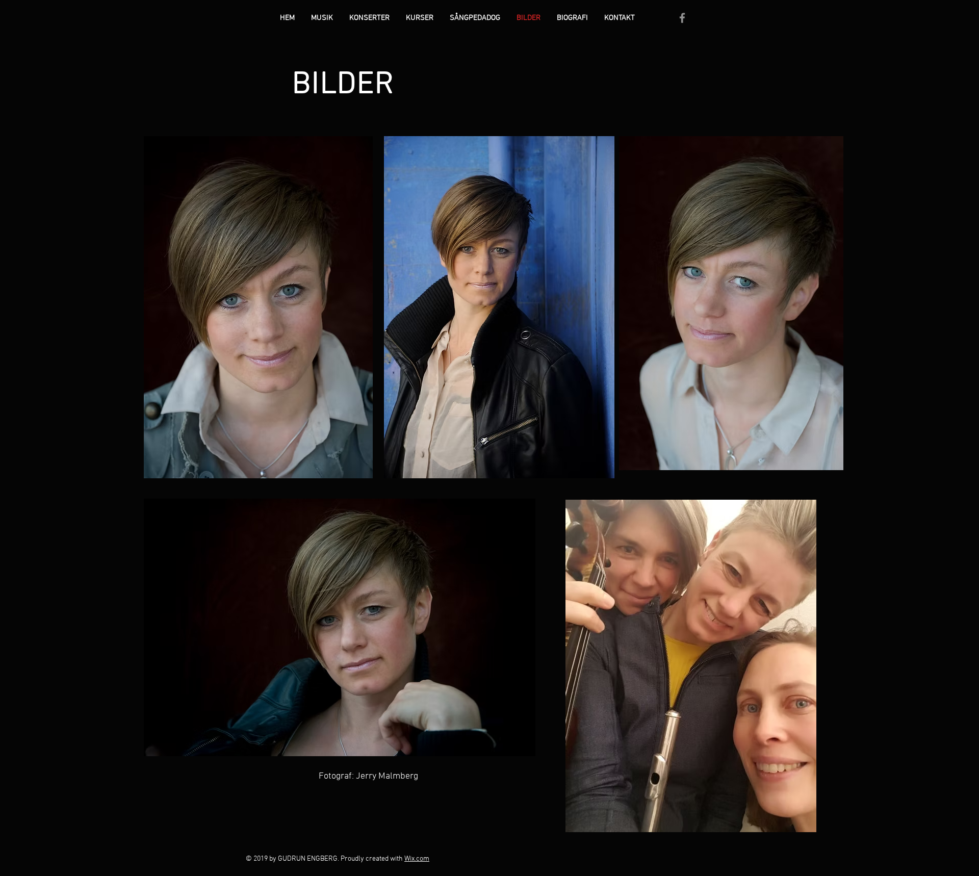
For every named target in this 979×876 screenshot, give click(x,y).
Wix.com (416, 859)
